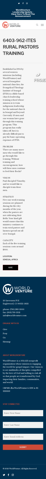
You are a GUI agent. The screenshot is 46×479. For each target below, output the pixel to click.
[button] (42, 25)
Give (10, 267)
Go (4, 337)
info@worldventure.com (14, 315)
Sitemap (6, 342)
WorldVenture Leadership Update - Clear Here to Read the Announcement (23, 13)
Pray (5, 333)
